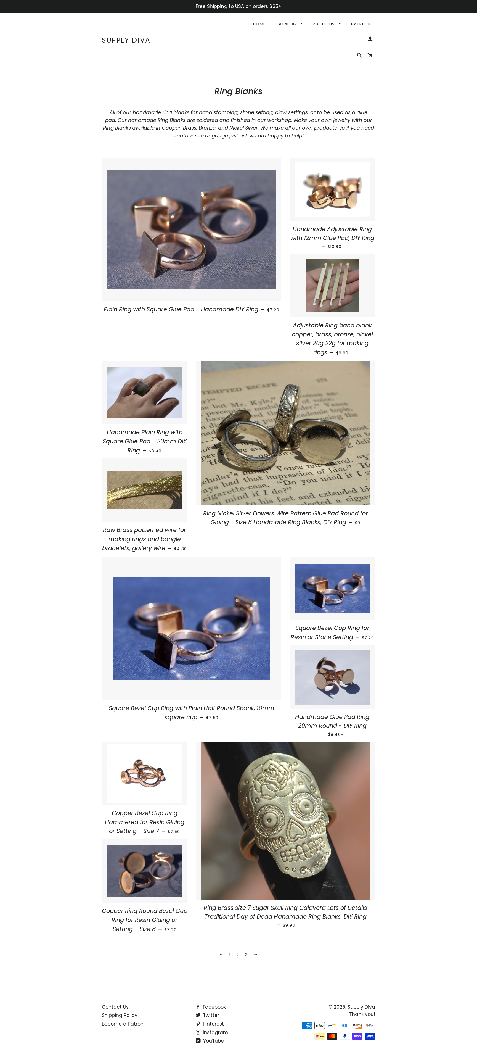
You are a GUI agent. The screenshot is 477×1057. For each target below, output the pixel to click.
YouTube (213, 1041)
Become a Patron (123, 1024)
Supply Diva (126, 40)
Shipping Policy (119, 1015)
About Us (324, 24)
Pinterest (213, 1024)
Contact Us (115, 1007)
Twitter (210, 1015)
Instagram (215, 1032)
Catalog (286, 24)
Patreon (361, 24)
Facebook (214, 1007)
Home (259, 24)
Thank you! (362, 1014)
